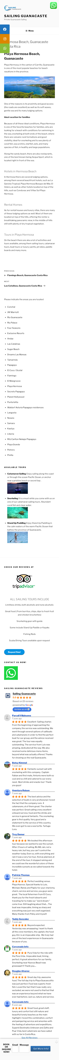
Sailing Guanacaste (25, 16)
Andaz (10, 338)
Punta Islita (12, 402)
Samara (11, 423)
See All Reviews (29, 1037)
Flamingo (11, 375)
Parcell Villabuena (21, 715)
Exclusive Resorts (15, 333)
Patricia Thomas (21, 875)
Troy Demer (18, 834)
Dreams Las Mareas (16, 354)
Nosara (10, 418)
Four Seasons (13, 328)
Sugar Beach (13, 349)
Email (15, 1045)
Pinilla (10, 455)
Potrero (11, 450)
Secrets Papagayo (16, 391)
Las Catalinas (13, 344)
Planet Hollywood (15, 397)
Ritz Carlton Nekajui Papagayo (21, 439)
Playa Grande (13, 444)
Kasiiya (10, 428)
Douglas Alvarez (21, 971)
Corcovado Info (20, 946)
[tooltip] (5, 29)
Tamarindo (12, 360)
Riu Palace (12, 322)
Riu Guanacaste (14, 317)
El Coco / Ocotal (14, 370)
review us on (20, 709)
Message (24, 1045)
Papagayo (12, 365)
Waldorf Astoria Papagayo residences (25, 407)
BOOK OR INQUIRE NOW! (6, 1048)
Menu (31, 31)
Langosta (11, 412)
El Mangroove (14, 381)
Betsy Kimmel (19, 763)
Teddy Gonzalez (20, 919)
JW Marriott (13, 312)
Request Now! (14, 652)
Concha (11, 307)
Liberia (10, 434)
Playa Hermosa (14, 386)
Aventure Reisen (21, 790)
